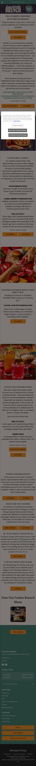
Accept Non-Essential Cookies (18, 135)
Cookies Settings (17, 125)
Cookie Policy (16, 121)
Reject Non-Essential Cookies (17, 130)
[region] (18, 125)
